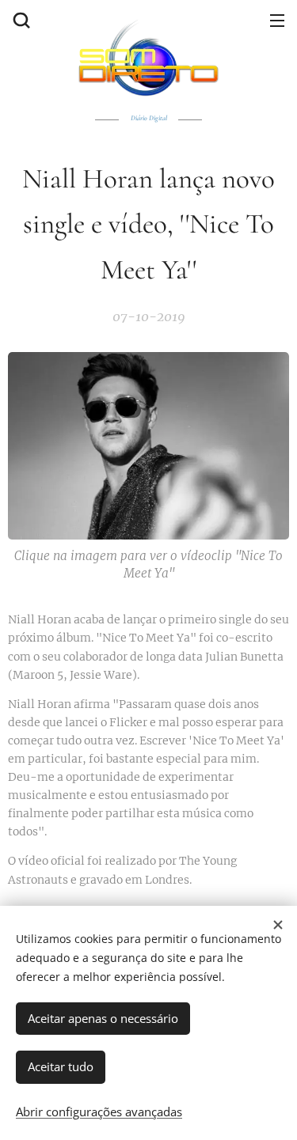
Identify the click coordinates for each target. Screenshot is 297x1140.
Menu (277, 20)
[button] (20, 20)
